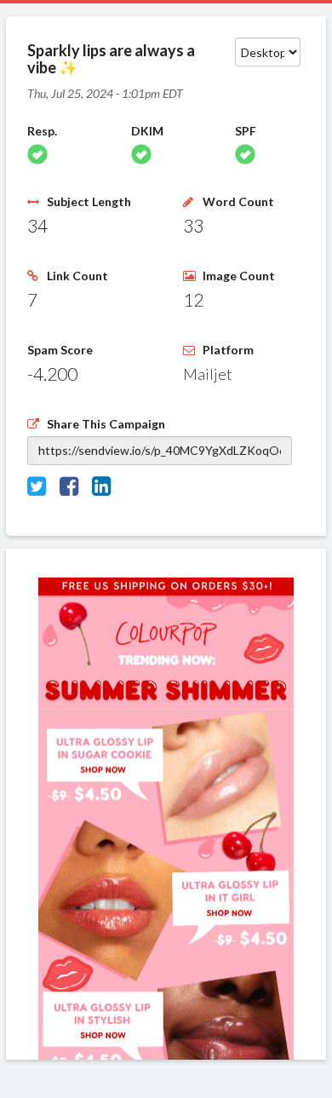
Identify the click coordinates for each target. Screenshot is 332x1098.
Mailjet (207, 374)
